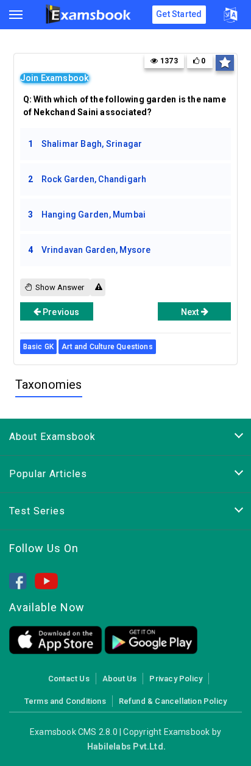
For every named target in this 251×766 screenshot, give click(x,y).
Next (191, 312)
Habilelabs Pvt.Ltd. (126, 746)
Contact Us (69, 678)
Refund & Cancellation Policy (173, 701)
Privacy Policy (175, 678)
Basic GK (38, 346)
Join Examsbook (54, 78)
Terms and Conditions (65, 701)
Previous (60, 312)
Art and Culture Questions (107, 346)
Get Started (179, 14)
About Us (119, 678)
